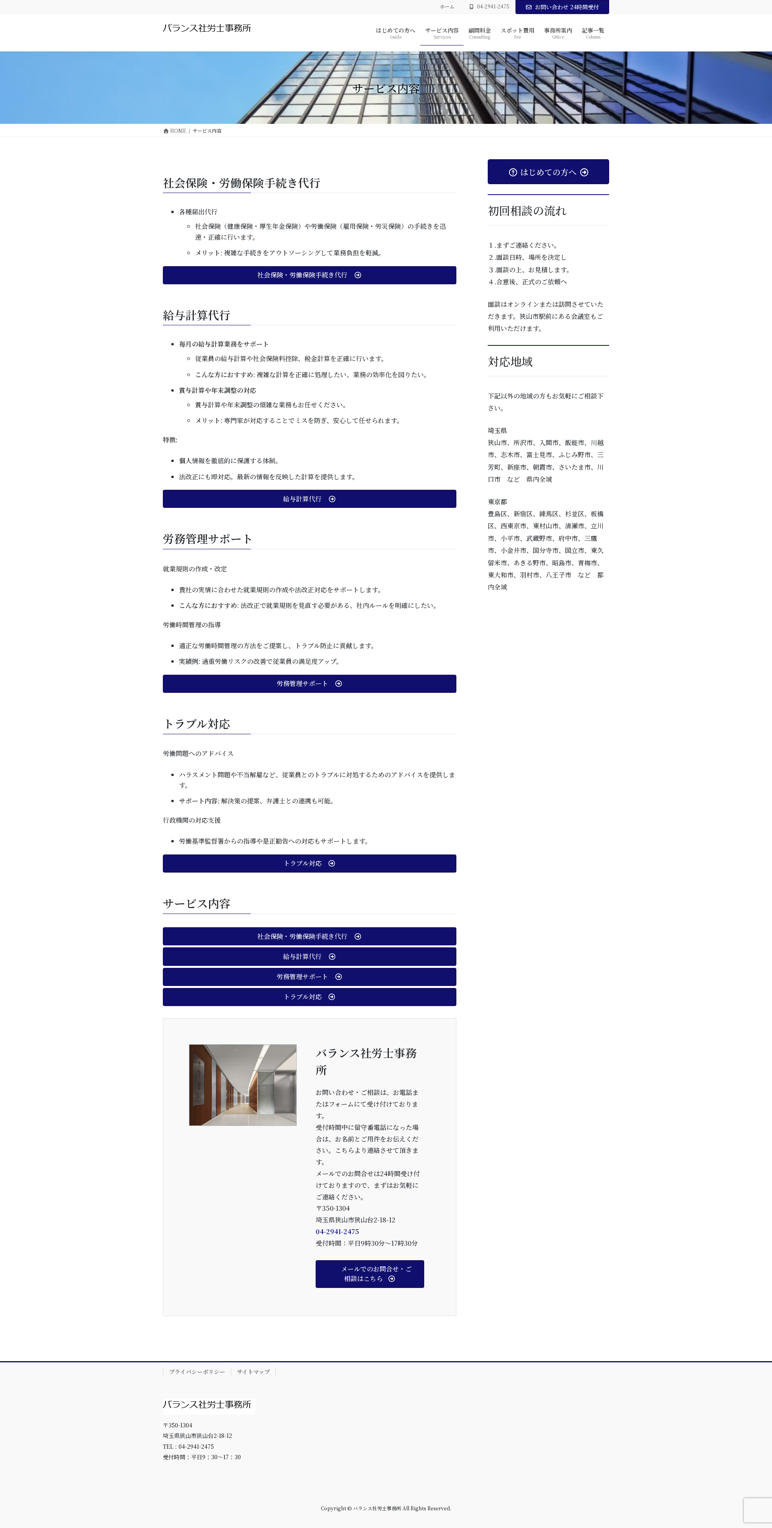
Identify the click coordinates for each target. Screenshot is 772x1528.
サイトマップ (253, 1372)
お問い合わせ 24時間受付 (567, 7)
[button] (309, 275)
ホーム (447, 6)
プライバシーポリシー (197, 1372)
